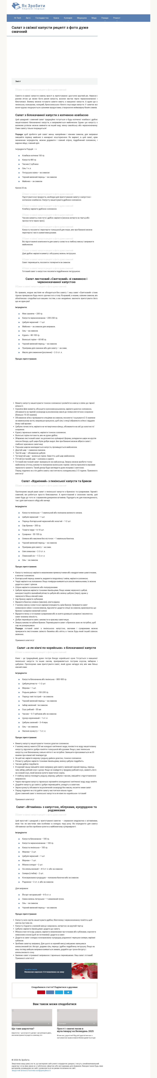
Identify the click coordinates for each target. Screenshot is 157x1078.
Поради (104, 18)
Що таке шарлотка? (23, 1028)
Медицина (82, 18)
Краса (56, 18)
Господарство (42, 18)
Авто (28, 18)
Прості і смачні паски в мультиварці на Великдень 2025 (75, 1030)
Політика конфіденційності (39, 1071)
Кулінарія (68, 18)
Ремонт (116, 18)
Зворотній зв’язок (19, 1071)
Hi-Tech (17, 18)
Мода (94, 18)
